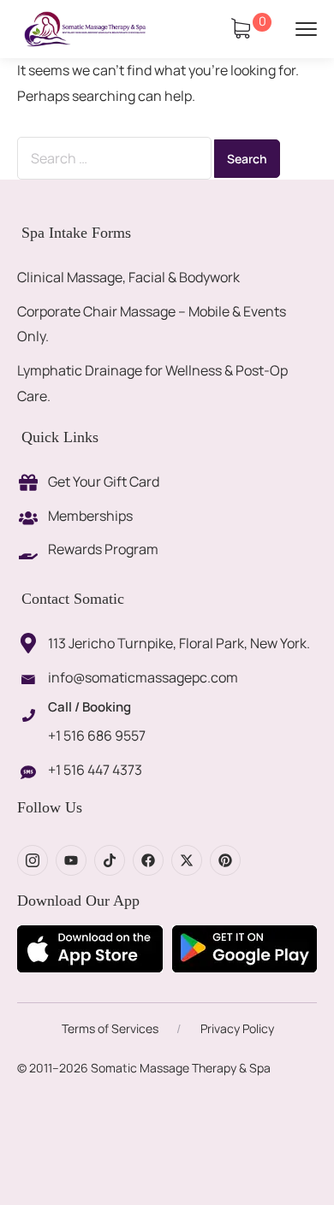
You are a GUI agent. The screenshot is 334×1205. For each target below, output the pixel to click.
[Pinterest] (225, 860)
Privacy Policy (237, 1028)
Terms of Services (110, 1028)
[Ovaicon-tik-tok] (109, 860)
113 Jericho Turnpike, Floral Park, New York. (179, 643)
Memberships (90, 515)
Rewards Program (103, 549)
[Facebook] (148, 860)
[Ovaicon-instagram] (32, 860)
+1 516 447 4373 (95, 769)
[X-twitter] (186, 860)
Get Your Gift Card (103, 481)
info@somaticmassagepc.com (143, 677)
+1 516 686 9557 (97, 735)
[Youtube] (71, 860)
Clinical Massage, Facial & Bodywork (128, 277)
